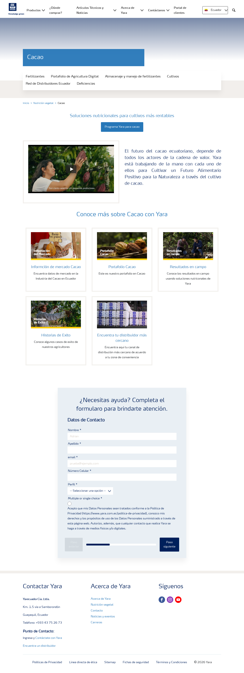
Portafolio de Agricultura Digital (75, 76)
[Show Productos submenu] (43, 10)
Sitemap (110, 662)
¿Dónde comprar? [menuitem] (55, 10)
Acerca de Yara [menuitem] (127, 10)
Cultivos (173, 76)
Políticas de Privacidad (47, 662)
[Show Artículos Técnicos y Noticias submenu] (114, 10)
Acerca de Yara (101, 599)
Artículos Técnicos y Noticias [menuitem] (90, 10)
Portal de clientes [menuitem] (180, 10)
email (72, 457)
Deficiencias (86, 83)
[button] (71, 169)
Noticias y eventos (103, 616)
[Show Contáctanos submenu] (167, 10)
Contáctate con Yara (48, 638)
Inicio (26, 103)
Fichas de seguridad (136, 662)
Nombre (73, 430)
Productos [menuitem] (34, 10)
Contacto (97, 610)
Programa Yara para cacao (122, 127)
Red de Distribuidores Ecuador (48, 83)
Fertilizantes (35, 76)
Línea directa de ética (83, 662)
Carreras (96, 622)
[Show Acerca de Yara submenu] (142, 10)
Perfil (72, 484)
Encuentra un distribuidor (39, 646)
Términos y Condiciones (171, 662)
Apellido (73, 443)
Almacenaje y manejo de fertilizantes (133, 76)
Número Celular (78, 471)
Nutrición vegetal (43, 103)
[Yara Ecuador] (16, 9)
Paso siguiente (169, 544)
